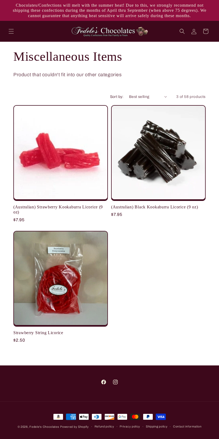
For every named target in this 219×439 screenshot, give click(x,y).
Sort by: (117, 97)
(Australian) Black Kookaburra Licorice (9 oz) (154, 207)
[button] (11, 31)
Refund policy (104, 426)
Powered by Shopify (74, 426)
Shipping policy (157, 426)
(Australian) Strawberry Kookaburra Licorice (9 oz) (58, 209)
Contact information (187, 426)
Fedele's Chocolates (44, 426)
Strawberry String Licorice (38, 332)
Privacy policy (130, 426)
